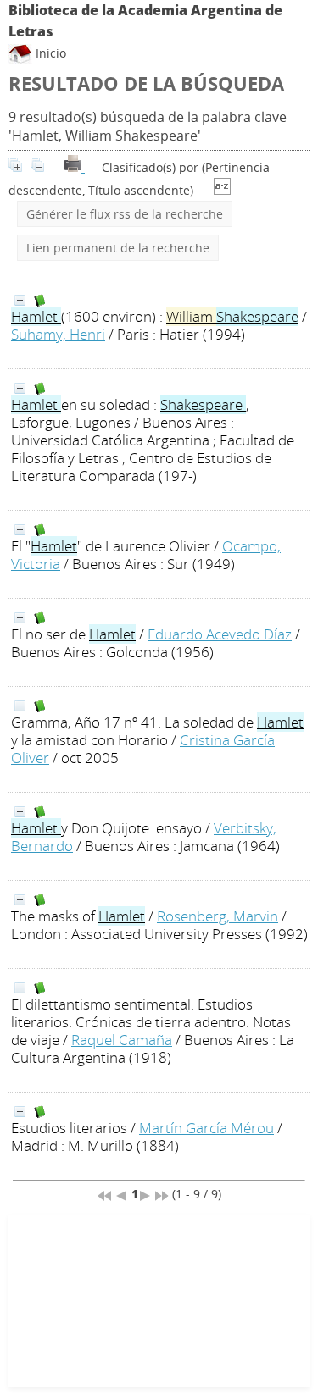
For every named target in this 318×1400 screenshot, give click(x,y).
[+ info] (19, 300)
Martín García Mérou (206, 1127)
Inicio (49, 53)
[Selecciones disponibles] (222, 190)
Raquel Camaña (121, 1039)
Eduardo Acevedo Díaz (220, 634)
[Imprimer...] (74, 167)
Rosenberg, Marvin (217, 916)
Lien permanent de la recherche (117, 248)
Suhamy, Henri (58, 334)
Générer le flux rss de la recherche (124, 214)
